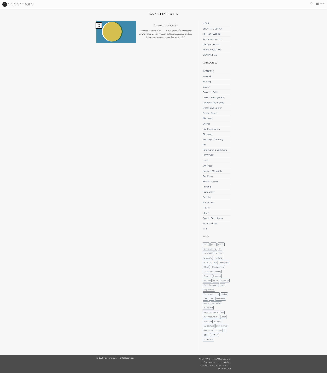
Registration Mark (211, 294)
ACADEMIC (208, 71)
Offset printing (218, 267)
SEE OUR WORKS (212, 33)
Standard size (210, 223)
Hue (215, 262)
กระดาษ (206, 303)
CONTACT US (210, 54)
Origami (207, 276)
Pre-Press (208, 176)
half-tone (218, 258)
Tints (211, 299)
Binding (207, 81)
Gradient (218, 253)
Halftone (207, 262)
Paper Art (225, 280)
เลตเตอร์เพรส (208, 339)
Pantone (207, 280)
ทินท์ (222, 312)
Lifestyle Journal (211, 44)
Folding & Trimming (213, 139)
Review (206, 207)
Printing (207, 186)
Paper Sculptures (211, 285)
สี (224, 330)
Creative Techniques (213, 102)
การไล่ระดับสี (208, 308)
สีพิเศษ (206, 335)
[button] (320, 3)
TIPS (205, 228)
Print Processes (211, 181)
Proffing (207, 197)
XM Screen (220, 299)
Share (206, 212)
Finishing (207, 134)
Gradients (208, 258)
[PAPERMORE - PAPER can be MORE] (18, 4)
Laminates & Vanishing (215, 149)
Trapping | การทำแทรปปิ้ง (165, 25)
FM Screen (208, 253)
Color (213, 244)
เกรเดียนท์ (214, 335)
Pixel (222, 285)
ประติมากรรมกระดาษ (211, 317)
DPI (220, 249)
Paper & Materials (212, 170)
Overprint (217, 276)
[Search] (311, 3)
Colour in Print (210, 92)
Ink (204, 144)
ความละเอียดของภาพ (211, 312)
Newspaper (224, 262)
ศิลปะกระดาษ (208, 330)
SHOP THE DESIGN (212, 28)
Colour (206, 86)
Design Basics (210, 113)
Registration (209, 289)
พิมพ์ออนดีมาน (209, 326)
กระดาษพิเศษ (216, 303)
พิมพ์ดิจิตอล (208, 321)
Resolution (208, 202)
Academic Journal (212, 39)
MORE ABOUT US (212, 49)
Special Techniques (213, 218)
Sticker (224, 294)
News (206, 160)
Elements (207, 118)
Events (206, 123)
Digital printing (210, 249)
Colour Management (214, 97)
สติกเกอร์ (218, 330)
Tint (205, 299)
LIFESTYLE (208, 155)
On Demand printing (212, 271)
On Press (207, 165)
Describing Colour (212, 107)
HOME (206, 23)
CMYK (206, 244)
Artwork (207, 76)
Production (208, 191)
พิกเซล (223, 317)
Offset (206, 267)
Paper (215, 280)
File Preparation (211, 128)
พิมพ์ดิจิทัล (217, 321)
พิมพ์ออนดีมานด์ (221, 326)
